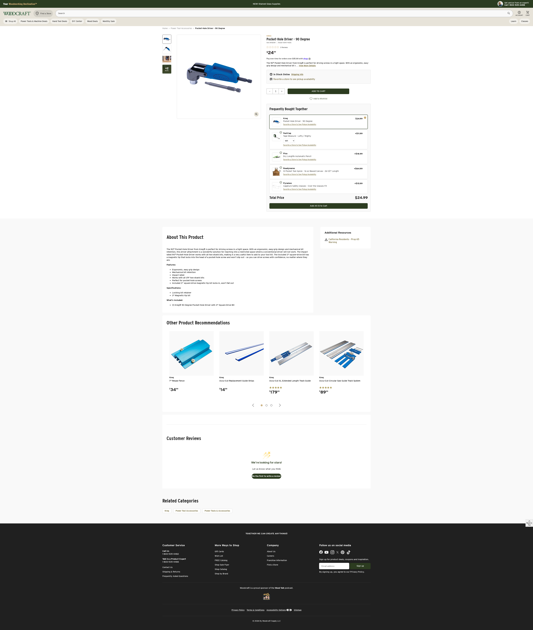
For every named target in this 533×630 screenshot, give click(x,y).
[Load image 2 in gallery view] (166, 49)
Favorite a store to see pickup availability (294, 79)
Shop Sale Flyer (222, 565)
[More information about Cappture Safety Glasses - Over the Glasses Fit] (281, 182)
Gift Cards (219, 551)
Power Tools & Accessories (217, 511)
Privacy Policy (357, 572)
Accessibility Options (276, 610)
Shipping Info (297, 74)
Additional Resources (338, 232)
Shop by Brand (221, 574)
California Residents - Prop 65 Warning (344, 241)
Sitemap (297, 610)
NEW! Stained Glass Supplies (266, 4)
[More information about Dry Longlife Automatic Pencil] (281, 152)
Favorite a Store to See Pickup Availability (299, 124)
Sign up (360, 566)
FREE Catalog (221, 560)
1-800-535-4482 (170, 554)
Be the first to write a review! (266, 476)
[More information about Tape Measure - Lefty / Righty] (281, 132)
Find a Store (272, 565)
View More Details (307, 66)
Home (165, 28)
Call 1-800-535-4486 (514, 5)
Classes (524, 21)
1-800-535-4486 (170, 562)
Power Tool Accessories (181, 28)
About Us (271, 551)
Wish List (219, 556)
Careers (270, 556)
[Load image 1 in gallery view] (166, 39)
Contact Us (167, 567)
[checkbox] (318, 122)
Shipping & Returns (171, 572)
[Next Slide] (279, 405)
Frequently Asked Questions (175, 576)
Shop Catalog (221, 569)
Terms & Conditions (255, 610)
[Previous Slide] (253, 405)
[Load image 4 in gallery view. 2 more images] (166, 69)
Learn (513, 21)
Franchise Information (277, 560)
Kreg (167, 511)
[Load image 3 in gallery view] (166, 59)
